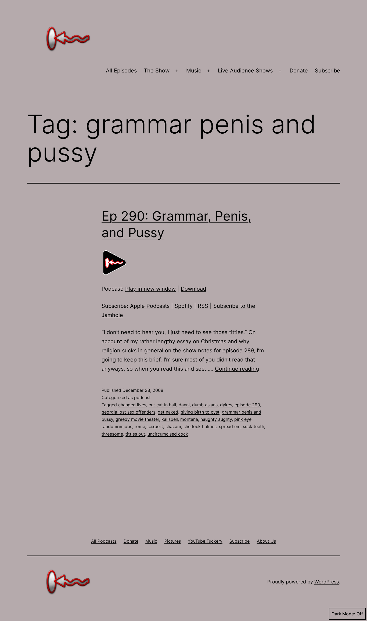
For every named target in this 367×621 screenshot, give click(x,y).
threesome (112, 434)
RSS (203, 306)
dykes (226, 404)
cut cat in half (162, 404)
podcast (142, 397)
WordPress (326, 582)
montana (189, 419)
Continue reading (237, 369)
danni (184, 404)
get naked (168, 412)
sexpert (155, 426)
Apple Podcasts (150, 306)
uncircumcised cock (167, 434)
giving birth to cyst (200, 412)
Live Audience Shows (245, 70)
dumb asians (205, 404)
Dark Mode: (343, 613)
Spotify (184, 306)
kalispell (169, 419)
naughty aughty (216, 419)
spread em (229, 426)
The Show (157, 70)
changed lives (132, 404)
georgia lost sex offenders (128, 412)
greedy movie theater (137, 419)
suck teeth (253, 426)
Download (193, 289)
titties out (135, 434)
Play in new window (150, 289)
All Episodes (121, 70)
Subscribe (327, 70)
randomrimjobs (117, 426)
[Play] (115, 262)
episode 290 (247, 404)
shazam (173, 426)
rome (140, 426)
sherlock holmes (200, 426)
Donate (299, 70)
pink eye (242, 419)
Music (193, 70)
